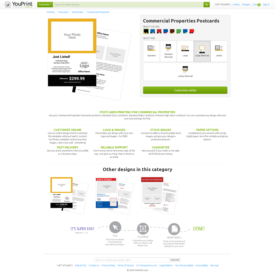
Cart (255, 4)
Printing (50, 12)
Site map (214, 265)
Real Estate (77, 12)
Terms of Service (126, 265)
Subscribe (175, 260)
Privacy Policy (108, 265)
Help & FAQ (80, 265)
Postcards (63, 12)
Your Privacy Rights (184, 265)
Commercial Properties (98, 12)
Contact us (94, 265)
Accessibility (202, 265)
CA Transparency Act (146, 265)
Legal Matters (166, 265)
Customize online (185, 90)
